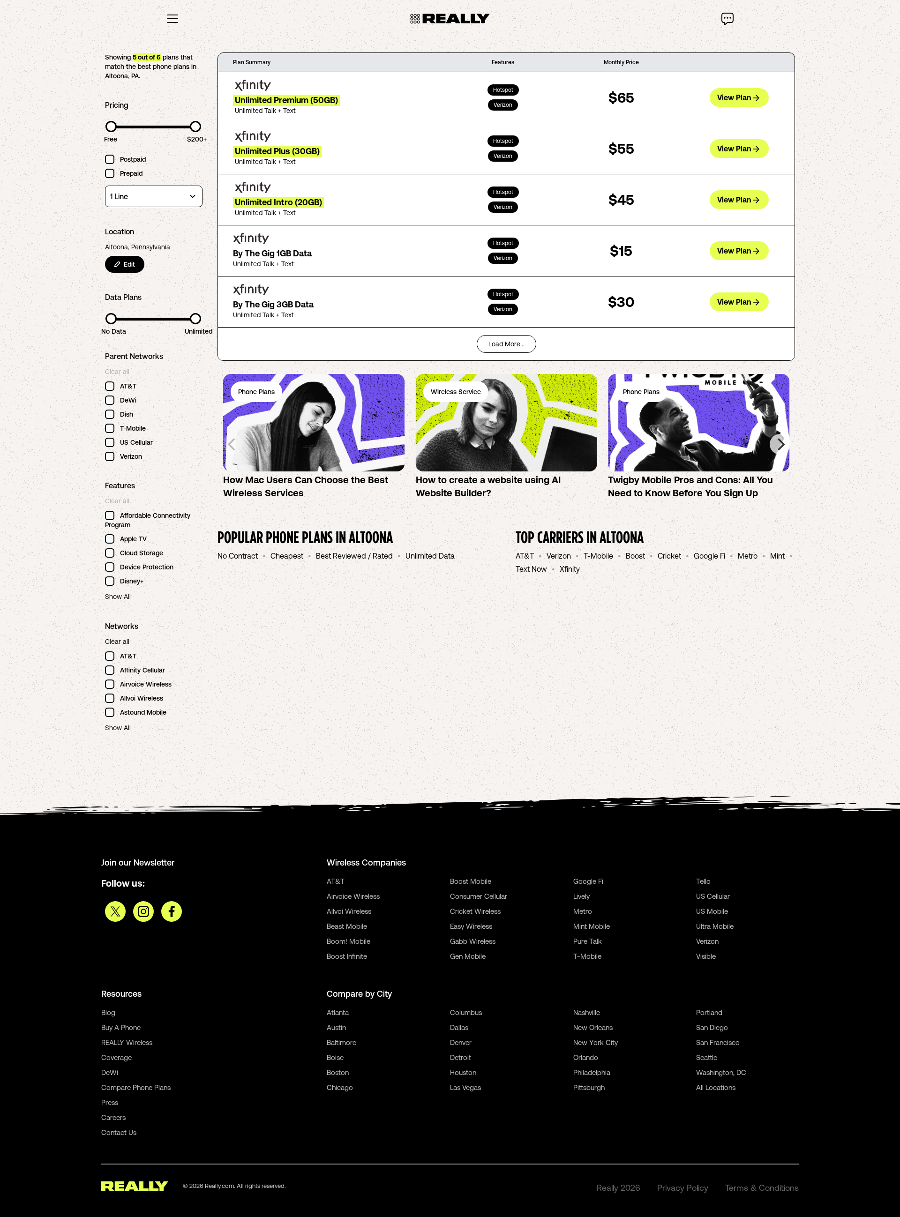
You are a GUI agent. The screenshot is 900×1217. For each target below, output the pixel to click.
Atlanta (338, 1012)
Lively (581, 896)
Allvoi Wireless (349, 911)
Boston (338, 1072)
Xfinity (570, 569)
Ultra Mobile (715, 926)
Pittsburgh (589, 1087)
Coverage (116, 1057)
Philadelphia (591, 1072)
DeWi (109, 1072)
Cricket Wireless (475, 911)
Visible (706, 956)
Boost (635, 556)
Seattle (706, 1057)
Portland (709, 1012)
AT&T (525, 556)
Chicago (340, 1087)
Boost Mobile (470, 881)
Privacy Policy (682, 1188)
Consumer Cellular (478, 896)
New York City (595, 1042)
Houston (463, 1072)
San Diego (712, 1027)
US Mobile (712, 911)
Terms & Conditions (762, 1188)
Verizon (559, 556)
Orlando (585, 1057)
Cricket (669, 556)
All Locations (715, 1087)
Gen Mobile (468, 956)
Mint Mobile (591, 926)
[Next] (780, 444)
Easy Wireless (471, 926)
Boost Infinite (347, 956)
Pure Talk (587, 941)
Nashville (586, 1012)
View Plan (734, 97)
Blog (108, 1012)
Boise (335, 1057)
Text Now (531, 569)
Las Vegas (465, 1087)
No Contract (238, 556)
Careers (113, 1117)
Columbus (466, 1012)
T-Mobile (598, 556)
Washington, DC (721, 1072)
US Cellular (713, 896)
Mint (777, 556)
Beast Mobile (347, 926)
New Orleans (593, 1027)
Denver (461, 1042)
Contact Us (118, 1132)
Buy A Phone (121, 1027)
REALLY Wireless (126, 1042)
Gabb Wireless (472, 941)
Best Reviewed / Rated (354, 556)
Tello (703, 881)
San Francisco (718, 1042)
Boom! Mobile (348, 941)
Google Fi (709, 556)
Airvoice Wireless (353, 896)
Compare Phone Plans (136, 1087)
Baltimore (341, 1042)
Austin (336, 1027)
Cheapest (286, 556)
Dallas (459, 1027)
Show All (118, 596)
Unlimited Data (430, 556)
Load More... (506, 344)
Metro (748, 556)
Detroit (460, 1057)
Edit (129, 264)
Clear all (117, 371)
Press (109, 1102)
